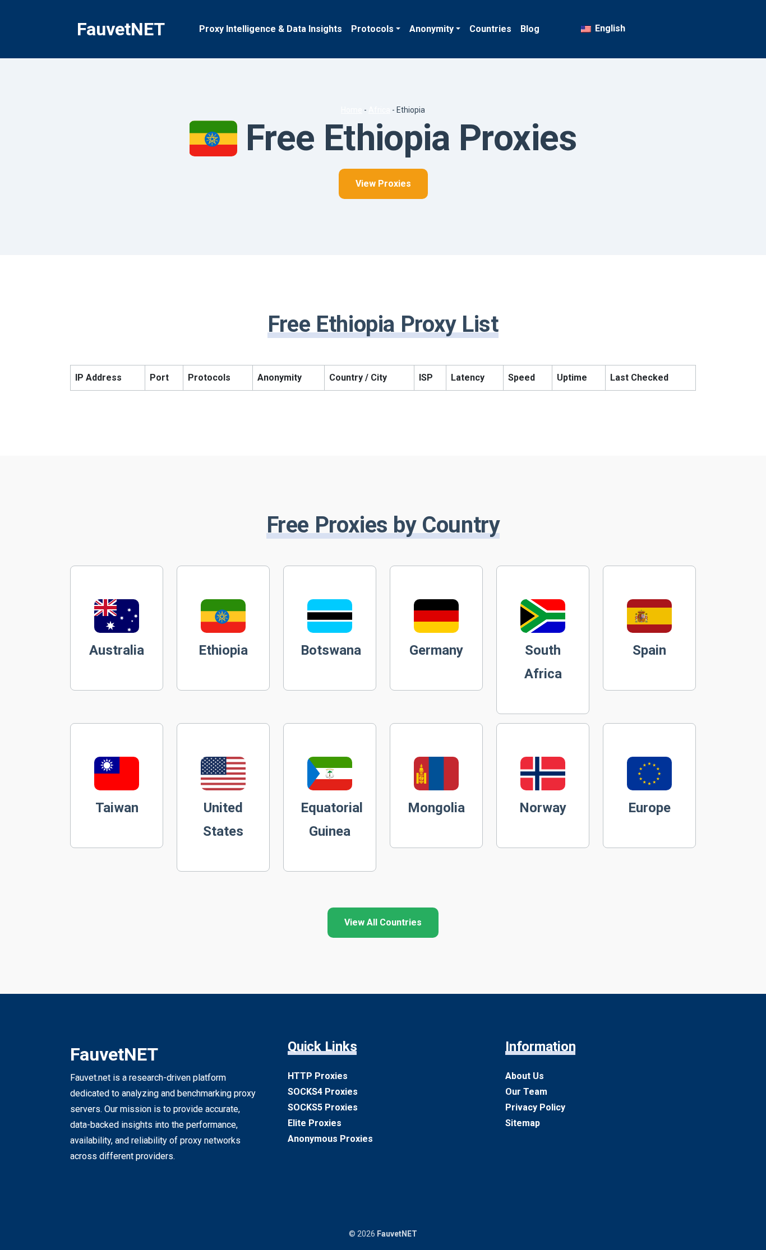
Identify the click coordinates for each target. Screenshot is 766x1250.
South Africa (543, 662)
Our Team (526, 1091)
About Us (524, 1076)
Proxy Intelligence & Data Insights (270, 29)
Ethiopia (223, 650)
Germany (436, 650)
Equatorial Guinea (332, 819)
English (609, 28)
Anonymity (431, 29)
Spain (649, 650)
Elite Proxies (315, 1123)
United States (223, 819)
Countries (490, 29)
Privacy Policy (535, 1107)
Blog (529, 29)
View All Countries (383, 922)
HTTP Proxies (318, 1076)
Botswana (331, 650)
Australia (116, 650)
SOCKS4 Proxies (323, 1091)
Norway (542, 808)
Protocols (372, 29)
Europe (649, 808)
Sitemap (522, 1123)
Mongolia (436, 808)
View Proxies (383, 183)
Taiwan (117, 808)
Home (351, 109)
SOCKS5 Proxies (323, 1107)
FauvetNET (121, 29)
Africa (379, 109)
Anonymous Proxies (330, 1138)
